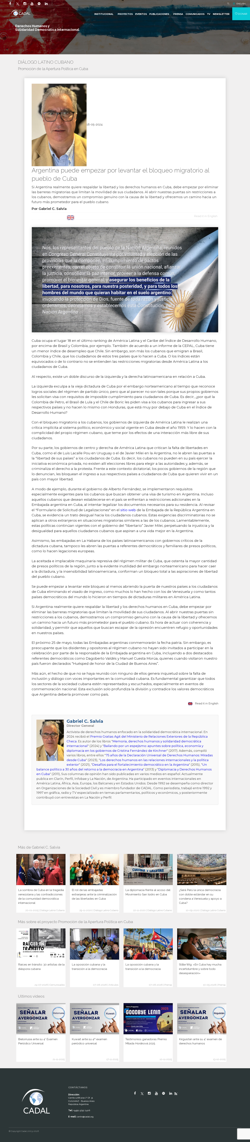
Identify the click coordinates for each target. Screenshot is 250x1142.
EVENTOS (141, 14)
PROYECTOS (125, 14)
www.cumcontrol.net (7, 1085)
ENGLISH (240, 3)
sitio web (128, 510)
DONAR (242, 13)
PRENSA (178, 14)
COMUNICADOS (195, 14)
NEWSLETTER (221, 14)
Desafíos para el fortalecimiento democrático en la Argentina (140, 764)
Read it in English (206, 703)
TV (208, 14)
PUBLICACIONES (159, 14)
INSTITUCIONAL (103, 14)
